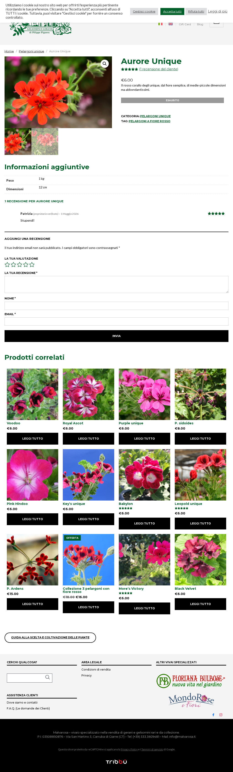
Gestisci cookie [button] (144, 11)
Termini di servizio (152, 749)
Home (9, 51)
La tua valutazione (21, 258)
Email (10, 314)
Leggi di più (217, 11)
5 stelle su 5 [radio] (32, 264)
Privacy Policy (129, 749)
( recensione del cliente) (158, 69)
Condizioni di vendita (96, 669)
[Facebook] (215, 714)
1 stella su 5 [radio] (7, 264)
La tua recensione (21, 273)
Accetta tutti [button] (172, 11)
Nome (10, 298)
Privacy (86, 675)
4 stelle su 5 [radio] (25, 264)
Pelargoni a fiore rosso (149, 121)
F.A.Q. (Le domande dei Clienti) (28, 708)
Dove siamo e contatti (22, 702)
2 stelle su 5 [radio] (13, 264)
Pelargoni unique (31, 51)
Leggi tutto (32, 438)
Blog (200, 24)
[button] (105, 64)
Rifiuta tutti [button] (196, 11)
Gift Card (185, 24)
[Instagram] (222, 714)
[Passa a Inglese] (170, 24)
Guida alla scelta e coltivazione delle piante (50, 637)
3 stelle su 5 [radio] (19, 264)
